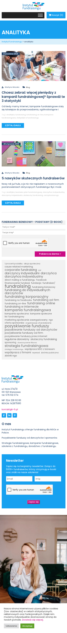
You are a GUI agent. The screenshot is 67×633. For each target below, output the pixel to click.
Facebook (41, 279)
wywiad (36, 352)
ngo (51, 319)
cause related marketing (19, 266)
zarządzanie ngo (51, 195)
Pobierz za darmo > (50, 253)
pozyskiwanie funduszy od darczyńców (31, 329)
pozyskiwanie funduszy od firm (24, 332)
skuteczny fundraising (33, 195)
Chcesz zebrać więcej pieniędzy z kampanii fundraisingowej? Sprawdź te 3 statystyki (33, 96)
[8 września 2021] (33, 65)
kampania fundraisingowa (28, 310)
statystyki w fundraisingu (28, 118)
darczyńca (49, 273)
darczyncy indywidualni (12, 195)
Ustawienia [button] (11, 625)
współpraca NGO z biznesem (40, 349)
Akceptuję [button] (27, 625)
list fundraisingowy (14, 316)
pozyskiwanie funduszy (27, 326)
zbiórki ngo (11, 355)
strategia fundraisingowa (26, 345)
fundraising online (41, 303)
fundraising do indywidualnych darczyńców (27, 292)
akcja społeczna (32, 263)
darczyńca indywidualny (54, 192)
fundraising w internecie (22, 306)
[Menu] (40, 15)
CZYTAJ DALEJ (13, 125)
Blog (28, 87)
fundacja (36, 283)
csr (39, 270)
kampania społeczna (17, 313)
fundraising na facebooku (18, 300)
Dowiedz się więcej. (32, 619)
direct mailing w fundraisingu (20, 279)
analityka (10, 114)
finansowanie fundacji (17, 283)
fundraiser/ (49, 283)
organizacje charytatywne (38, 323)
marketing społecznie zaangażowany (26, 319)
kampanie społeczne (41, 313)
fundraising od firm (46, 300)
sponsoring (10, 342)
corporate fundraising (21, 269)
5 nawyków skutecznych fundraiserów (33, 178)
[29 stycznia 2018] (33, 153)
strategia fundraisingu (14, 349)
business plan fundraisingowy (28, 192)
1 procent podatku (14, 263)
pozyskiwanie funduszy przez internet (26, 336)
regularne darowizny (17, 339)
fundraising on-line (34, 114)
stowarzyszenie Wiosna (27, 342)
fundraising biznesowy (43, 287)
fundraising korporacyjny (26, 296)
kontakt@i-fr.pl (10, 409)
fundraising (20, 114)
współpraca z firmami (18, 352)
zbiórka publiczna (50, 352)
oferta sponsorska (14, 322)
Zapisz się (33, 501)
